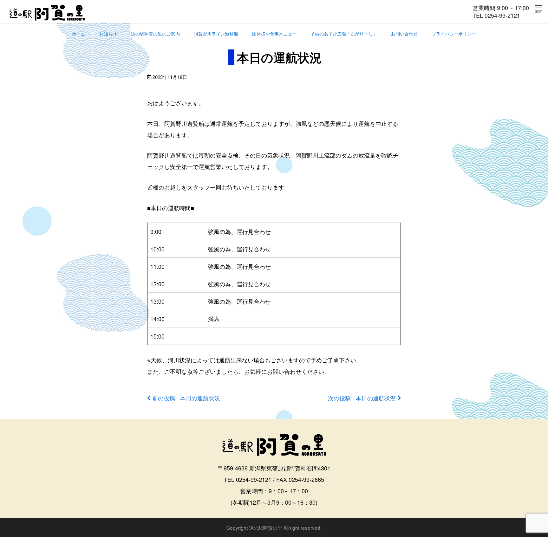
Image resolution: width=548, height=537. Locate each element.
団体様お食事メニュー (274, 33)
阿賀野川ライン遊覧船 (216, 33)
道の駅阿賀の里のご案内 (155, 33)
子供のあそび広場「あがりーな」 (343, 33)
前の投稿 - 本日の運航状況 (186, 398)
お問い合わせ (404, 33)
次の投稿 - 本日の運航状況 (362, 398)
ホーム (78, 33)
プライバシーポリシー (454, 33)
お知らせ (108, 33)
